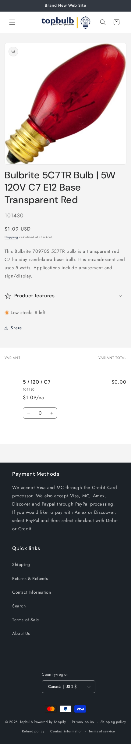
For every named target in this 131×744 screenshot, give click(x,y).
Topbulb (26, 721)
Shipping (11, 237)
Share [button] (16, 328)
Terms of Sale (25, 620)
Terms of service (102, 731)
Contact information (66, 731)
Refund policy (33, 731)
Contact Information (31, 592)
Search (19, 606)
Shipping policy (113, 721)
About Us (21, 633)
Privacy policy (83, 721)
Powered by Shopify (50, 721)
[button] (12, 22)
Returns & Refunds (30, 578)
